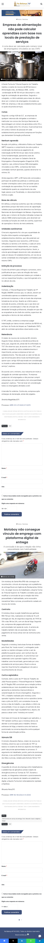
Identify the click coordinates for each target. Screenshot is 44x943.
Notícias (25, 19)
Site (3, 486)
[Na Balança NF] (22, 4)
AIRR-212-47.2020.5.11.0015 (20, 405)
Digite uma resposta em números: (13, 503)
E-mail (4, 477)
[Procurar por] (41, 4)
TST (10, 426)
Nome (4, 468)
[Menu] (3, 4)
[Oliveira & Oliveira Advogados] (22, 13)
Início (19, 19)
